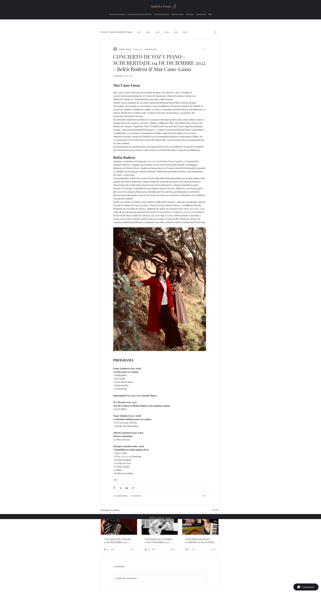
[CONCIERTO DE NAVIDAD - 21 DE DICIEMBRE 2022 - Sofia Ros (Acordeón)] (119, 524)
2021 (157, 32)
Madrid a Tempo (161, 6)
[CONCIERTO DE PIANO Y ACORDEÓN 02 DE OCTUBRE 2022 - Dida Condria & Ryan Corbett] (200, 524)
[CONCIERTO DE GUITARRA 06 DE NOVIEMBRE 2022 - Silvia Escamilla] (160, 524)
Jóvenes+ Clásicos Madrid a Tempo (116, 32)
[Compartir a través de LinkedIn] (127, 488)
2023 (148, 32)
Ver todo (215, 510)
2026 (185, 32)
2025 (176, 32)
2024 (166, 32)
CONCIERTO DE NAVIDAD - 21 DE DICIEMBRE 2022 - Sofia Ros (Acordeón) (118, 541)
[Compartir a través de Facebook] (114, 488)
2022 (139, 32)
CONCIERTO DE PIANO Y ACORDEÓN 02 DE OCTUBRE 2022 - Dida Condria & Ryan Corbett (200, 541)
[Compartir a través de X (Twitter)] (120, 488)
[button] (215, 32)
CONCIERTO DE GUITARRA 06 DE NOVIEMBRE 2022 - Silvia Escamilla (158, 541)
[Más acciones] (204, 49)
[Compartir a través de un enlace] (133, 488)
